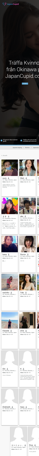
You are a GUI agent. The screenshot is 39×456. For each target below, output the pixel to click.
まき (4, 216)
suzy (4, 178)
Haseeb (5, 331)
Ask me (22, 261)
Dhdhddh (6, 407)
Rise (31, 445)
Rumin (23, 254)
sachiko (5, 292)
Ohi (3, 369)
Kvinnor (27, 147)
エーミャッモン (17, 445)
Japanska (36, 147)
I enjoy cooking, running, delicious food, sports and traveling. (8, 186)
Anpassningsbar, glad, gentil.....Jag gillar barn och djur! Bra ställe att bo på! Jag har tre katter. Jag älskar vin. (27, 224)
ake (21, 216)
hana (4, 254)
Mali (22, 178)
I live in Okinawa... (6, 375)
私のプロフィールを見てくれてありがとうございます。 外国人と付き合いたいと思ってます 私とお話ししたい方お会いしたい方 (9, 226)
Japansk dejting (17, 147)
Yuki (22, 292)
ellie (22, 331)
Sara (22, 407)
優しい (4, 261)
